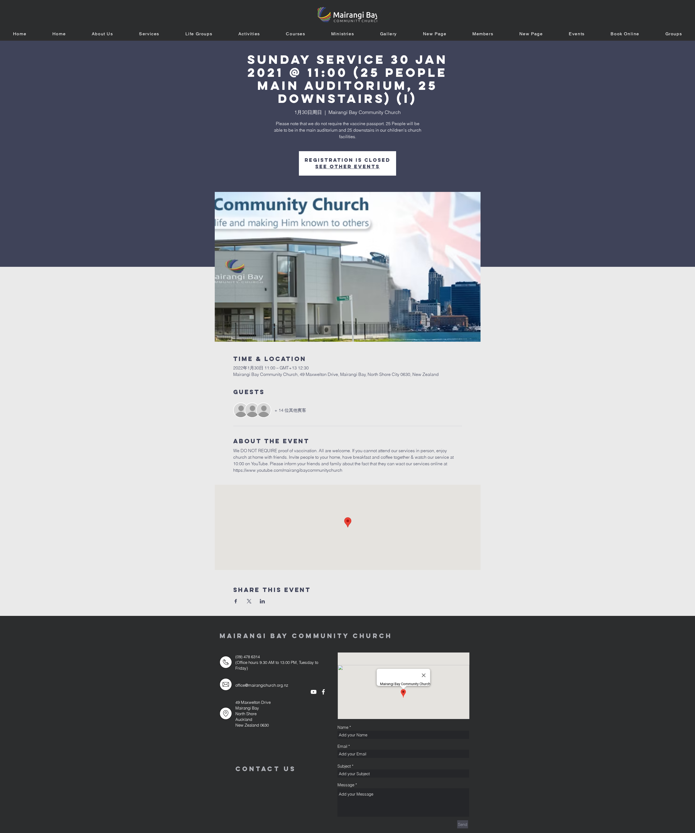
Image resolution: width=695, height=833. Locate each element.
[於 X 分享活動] (249, 601)
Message (345, 785)
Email (342, 746)
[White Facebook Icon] (323, 691)
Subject (344, 766)
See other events (347, 166)
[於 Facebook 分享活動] (235, 601)
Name (342, 727)
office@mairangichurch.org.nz (261, 685)
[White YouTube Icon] (313, 691)
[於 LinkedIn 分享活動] (262, 601)
